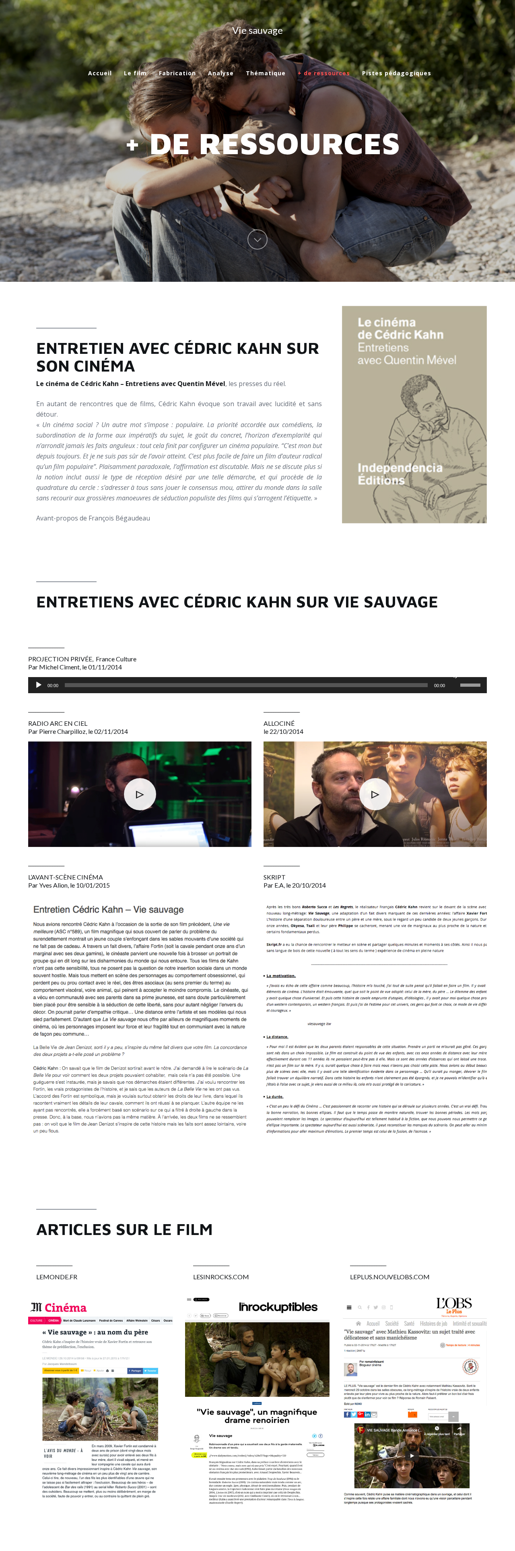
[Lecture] (39, 685)
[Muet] (454, 675)
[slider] (471, 684)
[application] (257, 685)
